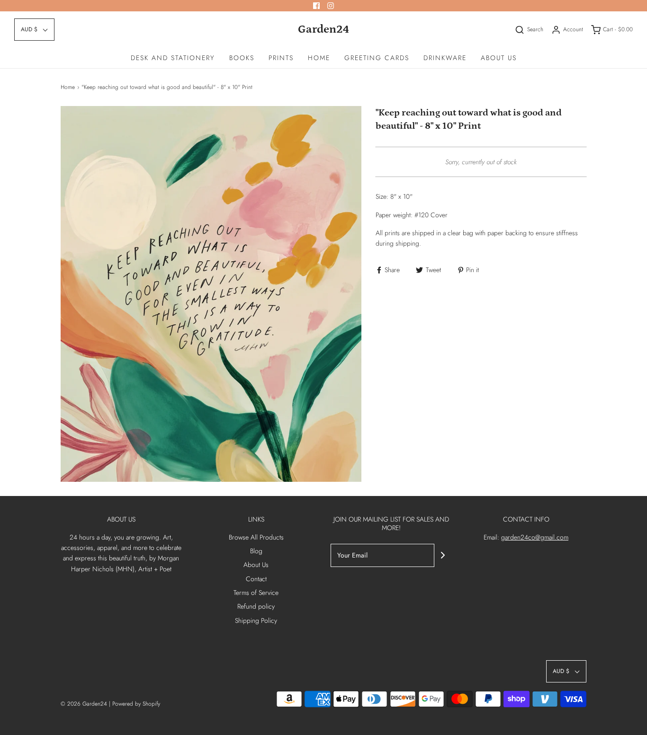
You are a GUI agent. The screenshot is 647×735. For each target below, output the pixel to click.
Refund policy (256, 606)
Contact (256, 579)
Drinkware (445, 57)
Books (241, 57)
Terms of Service (256, 592)
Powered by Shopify (136, 704)
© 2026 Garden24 (84, 704)
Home (319, 57)
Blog (256, 551)
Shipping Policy (256, 620)
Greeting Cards (376, 57)
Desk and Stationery (173, 57)
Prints (281, 57)
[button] (34, 29)
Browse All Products (256, 537)
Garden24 (323, 29)
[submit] (442, 555)
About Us (499, 57)
